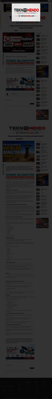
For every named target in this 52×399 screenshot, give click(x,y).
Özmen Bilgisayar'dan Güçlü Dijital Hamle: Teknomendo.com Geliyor (44, 39)
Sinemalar (36, 390)
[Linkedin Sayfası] (8, 386)
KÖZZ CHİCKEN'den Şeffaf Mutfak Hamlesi (44, 36)
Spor (35, 1)
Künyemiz (20, 389)
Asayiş (38, 1)
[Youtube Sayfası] (6, 386)
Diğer (41, 1)
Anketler (44, 385)
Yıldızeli (24, 195)
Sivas (22, 266)
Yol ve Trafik (36, 385)
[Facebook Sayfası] (2, 386)
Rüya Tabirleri (45, 387)
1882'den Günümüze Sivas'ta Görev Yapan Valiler (44, 43)
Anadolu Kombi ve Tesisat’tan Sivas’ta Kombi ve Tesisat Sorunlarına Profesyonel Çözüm (44, 58)
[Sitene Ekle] (12, 386)
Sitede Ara (44, 384)
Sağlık (33, 1)
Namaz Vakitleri (37, 386)
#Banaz (12, 361)
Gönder (32, 103)
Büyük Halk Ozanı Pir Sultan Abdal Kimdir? (44, 91)
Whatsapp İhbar (11, 390)
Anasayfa (3, 13)
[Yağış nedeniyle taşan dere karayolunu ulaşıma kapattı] (18, 42)
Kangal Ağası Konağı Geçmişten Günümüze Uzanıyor (44, 81)
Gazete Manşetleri (37, 394)
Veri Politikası (3, 391)
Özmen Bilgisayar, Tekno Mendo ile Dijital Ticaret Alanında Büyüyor (44, 50)
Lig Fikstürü (36, 388)
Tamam (47, 398)
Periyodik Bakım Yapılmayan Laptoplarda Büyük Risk (44, 47)
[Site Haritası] (11, 386)
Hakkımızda (3, 389)
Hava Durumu (37, 384)
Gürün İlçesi (42, 84)
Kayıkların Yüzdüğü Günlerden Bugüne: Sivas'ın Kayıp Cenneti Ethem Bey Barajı (44, 95)
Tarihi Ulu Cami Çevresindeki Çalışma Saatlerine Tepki (44, 88)
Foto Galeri (21, 383)
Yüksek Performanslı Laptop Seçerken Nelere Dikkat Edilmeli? (44, 62)
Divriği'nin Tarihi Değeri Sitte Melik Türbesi (44, 105)
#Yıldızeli (19, 361)
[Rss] (9, 386)
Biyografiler (44, 386)
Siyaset (30, 1)
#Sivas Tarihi (32, 361)
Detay (44, 398)
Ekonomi (26, 1)
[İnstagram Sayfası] (5, 386)
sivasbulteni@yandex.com (15, 95)
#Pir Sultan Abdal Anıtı (27, 361)
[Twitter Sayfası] (3, 386)
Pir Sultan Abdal (25, 242)
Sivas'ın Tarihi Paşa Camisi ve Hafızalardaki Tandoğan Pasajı (44, 102)
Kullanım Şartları (11, 389)
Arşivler (20, 387)
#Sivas (22, 361)
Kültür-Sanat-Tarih (18, 1)
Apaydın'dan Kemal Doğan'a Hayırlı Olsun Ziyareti (44, 99)
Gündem (23, 1)
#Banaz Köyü (16, 361)
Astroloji (44, 388)
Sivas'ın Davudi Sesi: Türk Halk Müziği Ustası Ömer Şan (44, 53)
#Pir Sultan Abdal (8, 361)
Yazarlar (20, 386)
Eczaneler (36, 387)
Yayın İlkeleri (3, 390)
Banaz (31, 195)
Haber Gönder (11, 391)
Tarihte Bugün (37, 389)
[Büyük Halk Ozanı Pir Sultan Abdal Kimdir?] (18, 151)
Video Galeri (21, 384)
